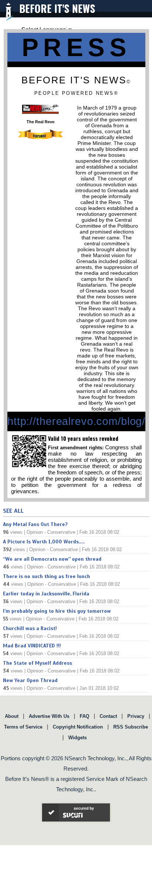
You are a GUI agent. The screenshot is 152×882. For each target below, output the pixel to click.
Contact (108, 716)
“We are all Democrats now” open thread (52, 559)
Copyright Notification (78, 727)
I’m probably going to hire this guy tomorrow (57, 611)
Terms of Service (23, 727)
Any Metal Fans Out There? (35, 524)
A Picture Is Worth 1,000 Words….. (43, 542)
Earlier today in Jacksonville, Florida (46, 594)
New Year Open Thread (30, 680)
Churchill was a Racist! (30, 628)
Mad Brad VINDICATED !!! (32, 646)
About (11, 716)
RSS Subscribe (130, 727)
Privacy (135, 716)
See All (13, 511)
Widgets (77, 737)
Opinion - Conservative (51, 532)
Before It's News (57, 8)
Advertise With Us (49, 716)
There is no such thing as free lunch (46, 576)
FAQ (84, 716)
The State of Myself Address (37, 663)
